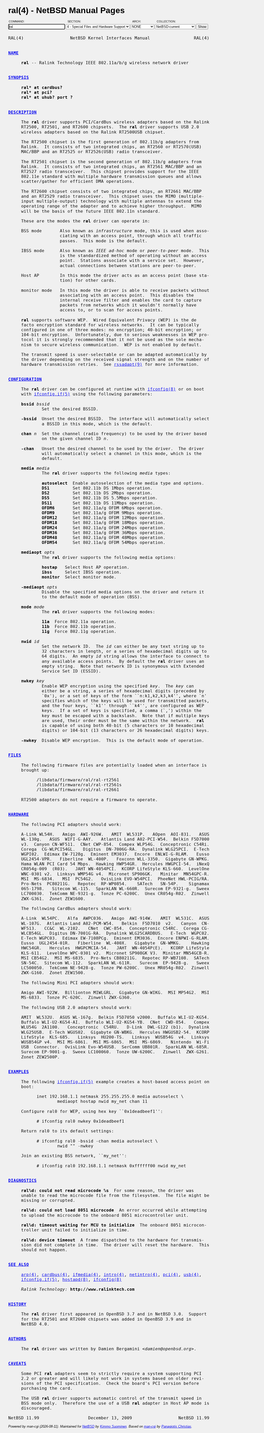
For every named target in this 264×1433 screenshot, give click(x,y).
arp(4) (29, 1274)
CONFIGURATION (25, 379)
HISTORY (17, 1304)
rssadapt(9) (128, 364)
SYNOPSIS (18, 77)
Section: (75, 21)
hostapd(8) (75, 1279)
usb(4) (191, 1274)
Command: (18, 21)
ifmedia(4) (85, 1274)
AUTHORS (17, 1338)
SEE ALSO (18, 1264)
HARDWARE (18, 814)
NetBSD (88, 1426)
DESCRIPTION (22, 112)
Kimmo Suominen (113, 1426)
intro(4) (114, 1274)
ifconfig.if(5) (52, 394)
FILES (14, 755)
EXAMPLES (18, 1071)
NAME (13, 53)
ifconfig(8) (161, 389)
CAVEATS (17, 1363)
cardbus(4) (55, 1274)
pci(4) (170, 1274)
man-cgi (150, 1426)
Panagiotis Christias (176, 1426)
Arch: (139, 21)
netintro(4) (143, 1274)
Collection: (166, 21)
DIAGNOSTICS (22, 1180)
